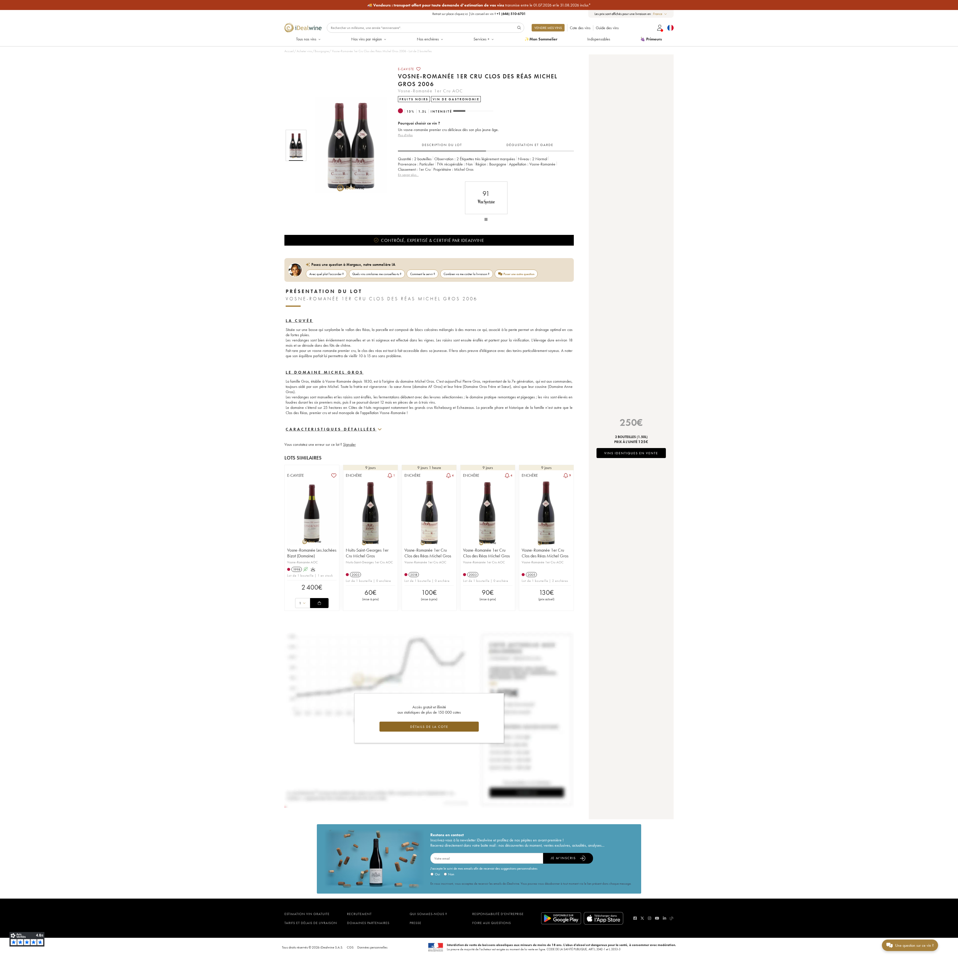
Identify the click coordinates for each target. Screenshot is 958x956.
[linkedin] (664, 918)
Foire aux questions (491, 923)
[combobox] (660, 13)
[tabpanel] (486, 167)
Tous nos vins (306, 39)
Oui (437, 874)
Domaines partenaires (368, 923)
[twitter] (642, 918)
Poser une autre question (518, 274)
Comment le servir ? (422, 274)
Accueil (289, 51)
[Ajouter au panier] (319, 603)
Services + (481, 39)
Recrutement (359, 914)
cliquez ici (461, 13)
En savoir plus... (408, 174)
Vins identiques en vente (631, 453)
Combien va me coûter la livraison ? (466, 274)
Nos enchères (428, 39)
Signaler (349, 444)
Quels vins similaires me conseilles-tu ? (376, 274)
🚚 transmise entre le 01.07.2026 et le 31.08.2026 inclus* (479, 5)
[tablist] (486, 145)
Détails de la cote (429, 726)
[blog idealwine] (672, 918)
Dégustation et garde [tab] (529, 145)
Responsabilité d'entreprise (498, 914)
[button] (347, 145)
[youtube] (657, 918)
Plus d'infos (405, 135)
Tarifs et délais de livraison (310, 923)
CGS (350, 947)
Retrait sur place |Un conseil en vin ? (479, 13)
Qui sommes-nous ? (428, 914)
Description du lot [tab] (442, 145)
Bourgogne (322, 51)
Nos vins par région (366, 39)
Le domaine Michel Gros (324, 372)
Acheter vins (304, 51)
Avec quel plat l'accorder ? (326, 274)
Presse (415, 923)
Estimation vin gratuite (307, 914)
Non (451, 874)
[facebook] (635, 918)
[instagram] (649, 918)
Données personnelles (372, 947)
